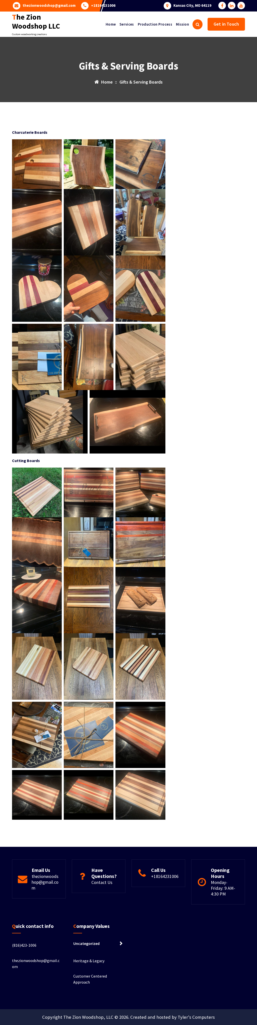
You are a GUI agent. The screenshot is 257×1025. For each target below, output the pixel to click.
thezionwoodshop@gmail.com (49, 5)
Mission (182, 24)
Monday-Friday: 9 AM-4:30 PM (223, 888)
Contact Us (101, 882)
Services (126, 24)
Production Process (155, 24)
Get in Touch (226, 24)
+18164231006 (103, 5)
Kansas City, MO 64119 (192, 5)
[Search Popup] (197, 24)
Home (111, 24)
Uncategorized (86, 943)
